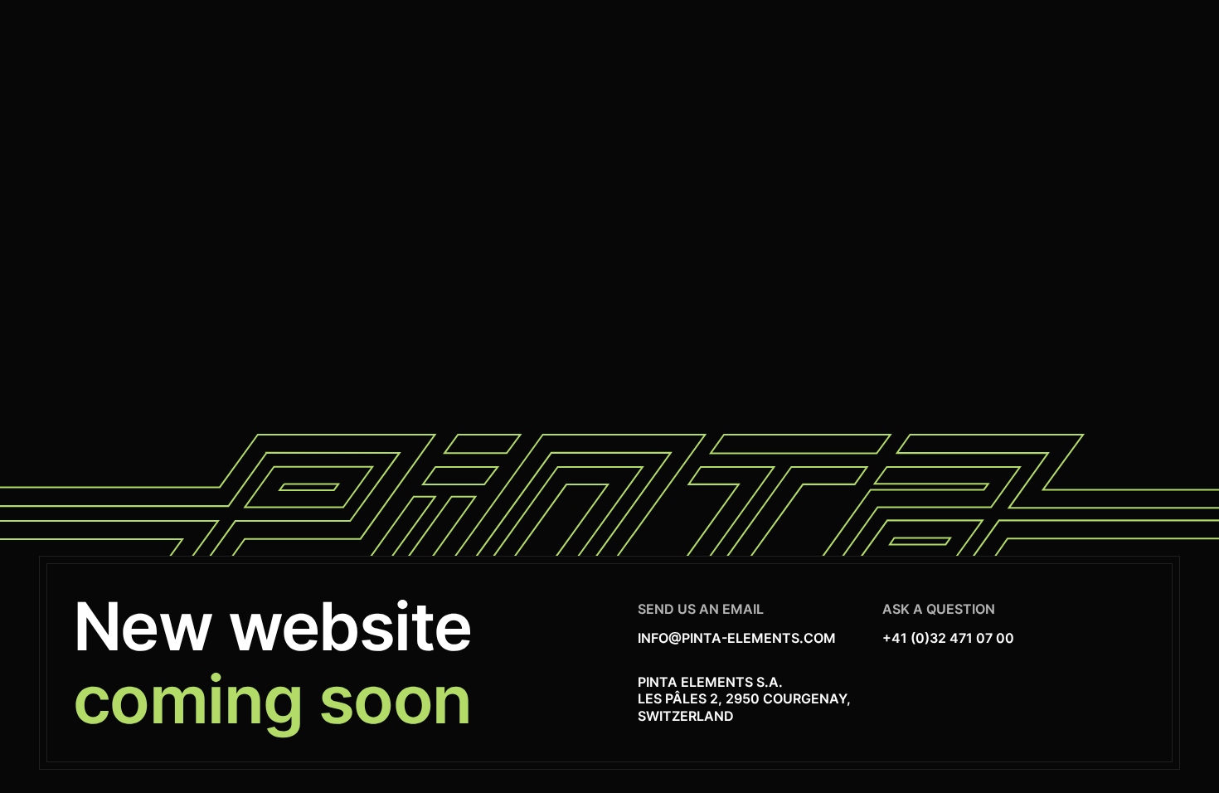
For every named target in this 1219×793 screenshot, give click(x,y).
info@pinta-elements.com (737, 638)
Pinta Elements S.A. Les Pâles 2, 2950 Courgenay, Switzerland (744, 699)
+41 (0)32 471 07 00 (948, 638)
